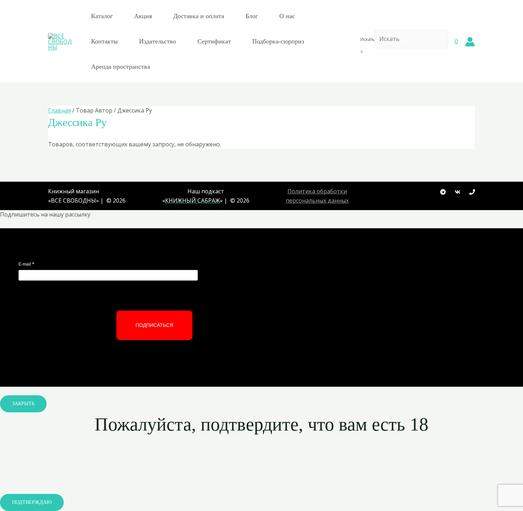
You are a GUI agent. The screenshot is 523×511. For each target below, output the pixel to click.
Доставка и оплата (198, 16)
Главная (59, 110)
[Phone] (472, 192)
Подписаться (154, 325)
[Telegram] (443, 192)
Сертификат (214, 41)
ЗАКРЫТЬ (23, 403)
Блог (251, 16)
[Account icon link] (470, 42)
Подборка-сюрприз (278, 41)
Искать (367, 39)
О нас (287, 16)
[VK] (457, 192)
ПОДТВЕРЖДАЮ (32, 502)
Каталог (102, 16)
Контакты (104, 41)
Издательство (157, 41)
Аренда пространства (120, 66)
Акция (143, 16)
